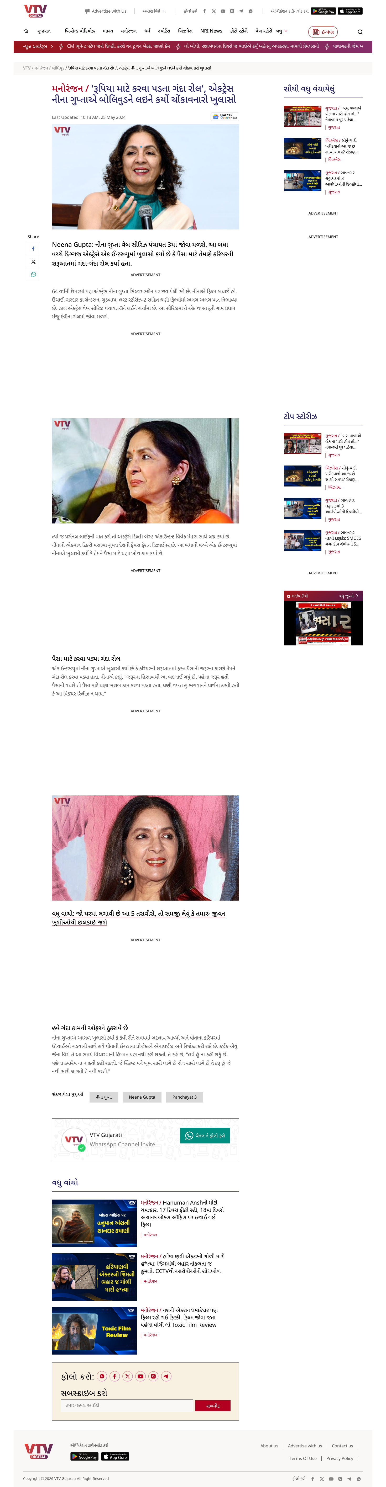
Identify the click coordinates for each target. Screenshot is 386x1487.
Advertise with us (305, 1446)
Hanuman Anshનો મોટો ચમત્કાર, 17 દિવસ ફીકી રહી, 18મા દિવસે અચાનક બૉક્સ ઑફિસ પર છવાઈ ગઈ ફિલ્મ (182, 1214)
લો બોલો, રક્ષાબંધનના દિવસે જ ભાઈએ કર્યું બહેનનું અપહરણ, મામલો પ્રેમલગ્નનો (173, 47)
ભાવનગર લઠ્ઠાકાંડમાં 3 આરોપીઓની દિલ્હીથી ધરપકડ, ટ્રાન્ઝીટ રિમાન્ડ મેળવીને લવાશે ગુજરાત (342, 184)
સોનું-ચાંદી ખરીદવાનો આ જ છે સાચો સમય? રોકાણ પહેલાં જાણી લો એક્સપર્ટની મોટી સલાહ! (343, 152)
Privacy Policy (339, 1458)
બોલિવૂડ (58, 68)
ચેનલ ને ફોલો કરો (210, 1136)
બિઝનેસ (334, 160)
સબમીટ (213, 1406)
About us (269, 1446)
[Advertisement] (323, 320)
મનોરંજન (41, 68)
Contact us (342, 1446)
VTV (27, 68)
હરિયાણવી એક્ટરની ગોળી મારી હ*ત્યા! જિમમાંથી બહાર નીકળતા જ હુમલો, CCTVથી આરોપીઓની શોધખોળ (183, 1264)
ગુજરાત (334, 128)
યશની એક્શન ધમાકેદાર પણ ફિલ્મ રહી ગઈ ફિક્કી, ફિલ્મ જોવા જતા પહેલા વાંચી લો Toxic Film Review (179, 1318)
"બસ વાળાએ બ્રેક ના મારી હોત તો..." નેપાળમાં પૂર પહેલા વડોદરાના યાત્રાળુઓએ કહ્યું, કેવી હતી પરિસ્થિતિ (343, 120)
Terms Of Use (303, 1458)
